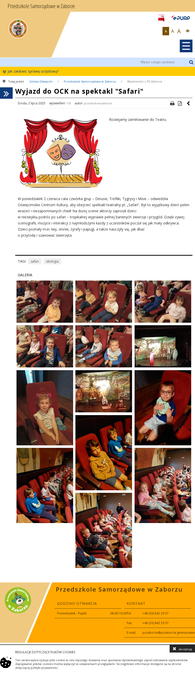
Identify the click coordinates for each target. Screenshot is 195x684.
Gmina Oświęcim (41, 81)
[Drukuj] (172, 103)
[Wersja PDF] (180, 103)
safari (35, 261)
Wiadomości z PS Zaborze (144, 81)
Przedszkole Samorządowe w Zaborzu (90, 81)
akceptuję (185, 649)
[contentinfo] (97, 612)
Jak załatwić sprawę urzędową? (33, 71)
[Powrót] (188, 103)
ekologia (52, 261)
